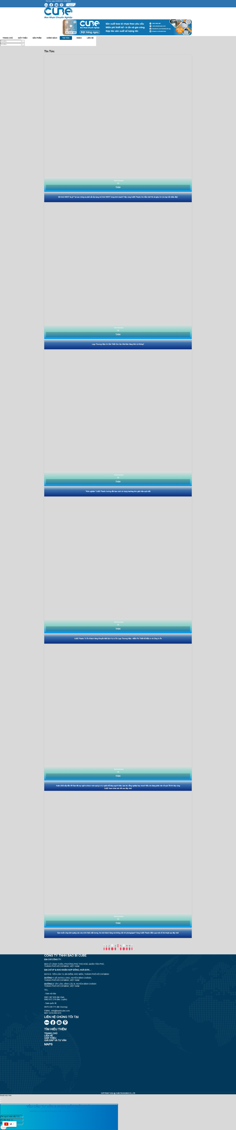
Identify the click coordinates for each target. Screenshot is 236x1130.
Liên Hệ (90, 38)
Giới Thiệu (22, 38)
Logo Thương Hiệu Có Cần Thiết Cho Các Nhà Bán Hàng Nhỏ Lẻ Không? (118, 344)
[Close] (0, 1100)
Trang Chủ (8, 38)
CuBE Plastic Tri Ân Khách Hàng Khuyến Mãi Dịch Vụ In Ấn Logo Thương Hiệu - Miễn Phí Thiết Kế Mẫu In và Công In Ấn (118, 638)
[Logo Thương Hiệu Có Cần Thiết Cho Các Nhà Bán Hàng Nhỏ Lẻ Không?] (118, 275)
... (112, 945)
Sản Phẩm (37, 38)
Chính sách (52, 38)
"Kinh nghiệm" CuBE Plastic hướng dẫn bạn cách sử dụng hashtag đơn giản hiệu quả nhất (118, 491)
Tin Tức (65, 38)
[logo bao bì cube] (58, 18)
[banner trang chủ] (127, 35)
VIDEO (79, 38)
